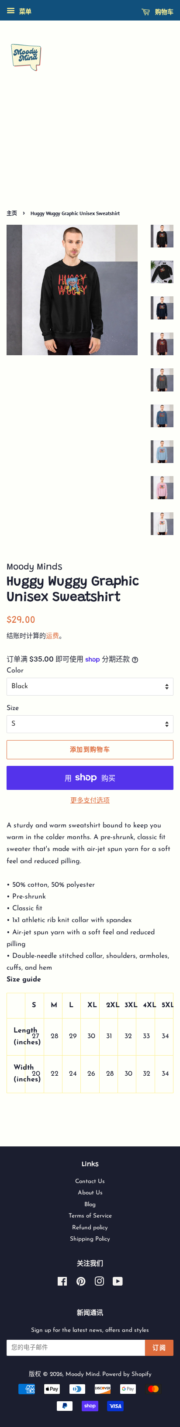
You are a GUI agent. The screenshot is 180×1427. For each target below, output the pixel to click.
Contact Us (90, 1181)
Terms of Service (90, 1216)
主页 (12, 213)
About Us (90, 1193)
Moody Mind (83, 1374)
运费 (52, 636)
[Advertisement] (90, 151)
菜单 (24, 12)
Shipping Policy (90, 1239)
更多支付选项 (90, 801)
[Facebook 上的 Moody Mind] (62, 1283)
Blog (90, 1204)
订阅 (159, 1348)
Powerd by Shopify (127, 1374)
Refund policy (90, 1228)
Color (15, 670)
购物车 (163, 12)
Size (13, 708)
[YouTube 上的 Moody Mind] (118, 1283)
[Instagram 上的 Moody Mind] (99, 1283)
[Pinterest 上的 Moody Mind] (81, 1283)
